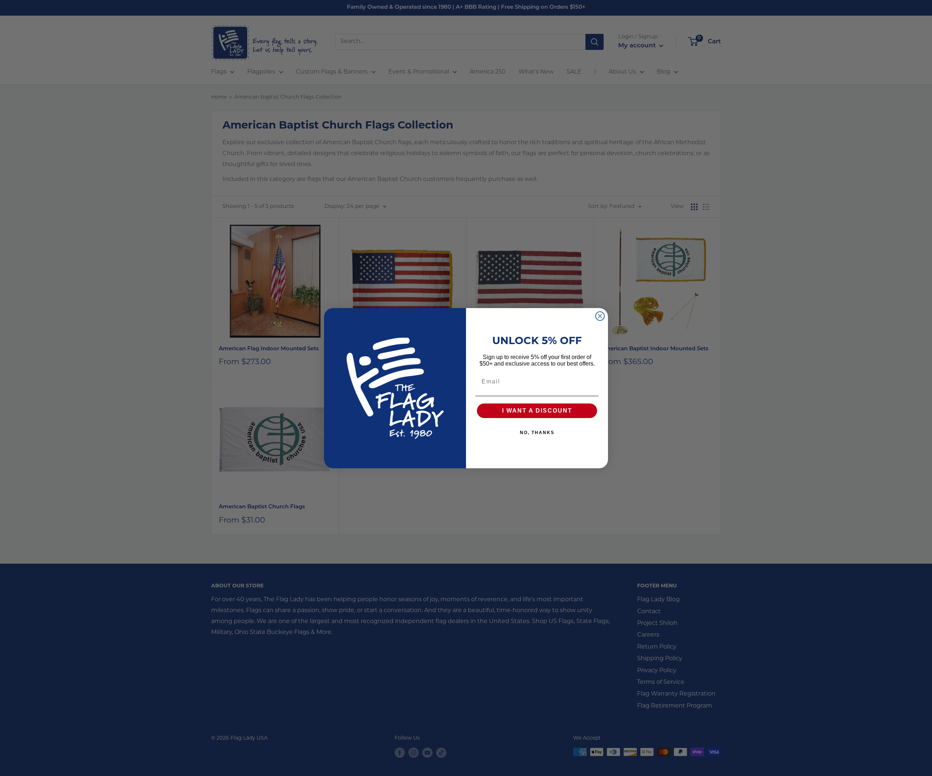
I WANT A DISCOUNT (537, 410)
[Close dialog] (600, 316)
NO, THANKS (537, 432)
